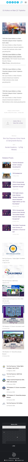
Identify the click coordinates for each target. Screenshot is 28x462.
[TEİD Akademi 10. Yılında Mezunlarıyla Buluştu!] (13, 340)
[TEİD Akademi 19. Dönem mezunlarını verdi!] (13, 315)
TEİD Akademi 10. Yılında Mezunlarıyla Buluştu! (11, 353)
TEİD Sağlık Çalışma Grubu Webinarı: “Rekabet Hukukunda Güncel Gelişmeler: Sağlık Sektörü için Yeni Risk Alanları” (18, 198)
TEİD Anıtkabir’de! (17, 173)
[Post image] (6, 165)
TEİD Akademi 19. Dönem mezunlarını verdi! (13, 326)
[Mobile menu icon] (25, 2)
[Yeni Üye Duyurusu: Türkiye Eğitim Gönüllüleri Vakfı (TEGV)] (13, 250)
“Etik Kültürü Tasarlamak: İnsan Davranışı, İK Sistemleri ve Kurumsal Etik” (19, 229)
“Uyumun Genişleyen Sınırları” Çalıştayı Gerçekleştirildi (17, 165)
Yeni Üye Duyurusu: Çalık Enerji (10, 280)
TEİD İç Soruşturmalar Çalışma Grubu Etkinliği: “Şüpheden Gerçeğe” (18, 184)
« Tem (13, 445)
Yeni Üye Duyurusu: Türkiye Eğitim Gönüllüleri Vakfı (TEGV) (13, 259)
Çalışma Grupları (15, 110)
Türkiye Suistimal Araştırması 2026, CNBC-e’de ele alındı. (13, 300)
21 (17, 437)
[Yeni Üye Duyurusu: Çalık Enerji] (13, 272)
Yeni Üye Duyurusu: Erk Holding (14, 403)
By (10, 112)
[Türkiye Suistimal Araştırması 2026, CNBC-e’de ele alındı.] (13, 291)
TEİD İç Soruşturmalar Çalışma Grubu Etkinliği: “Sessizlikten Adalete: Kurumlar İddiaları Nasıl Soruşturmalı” (18, 215)
